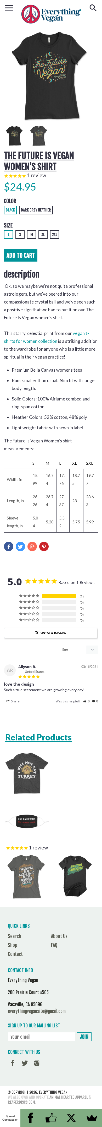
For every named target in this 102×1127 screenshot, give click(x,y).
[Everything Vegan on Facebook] (13, 1067)
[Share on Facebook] (8, 546)
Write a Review (53, 633)
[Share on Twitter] (20, 546)
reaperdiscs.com (21, 1102)
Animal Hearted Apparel (68, 1097)
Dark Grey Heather (36, 210)
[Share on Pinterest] (44, 546)
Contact (15, 954)
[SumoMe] (92, 1118)
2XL (54, 234)
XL (43, 234)
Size (8, 225)
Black (10, 210)
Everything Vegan (53, 1092)
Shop (12, 945)
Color (10, 201)
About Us (59, 936)
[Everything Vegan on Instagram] (37, 1067)
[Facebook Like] (51, 1118)
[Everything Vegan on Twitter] (25, 1067)
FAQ (54, 945)
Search (14, 936)
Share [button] (15, 701)
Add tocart (21, 255)
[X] (71, 1118)
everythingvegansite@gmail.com (37, 1011)
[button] (86, 701)
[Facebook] (30, 1118)
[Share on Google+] (32, 546)
